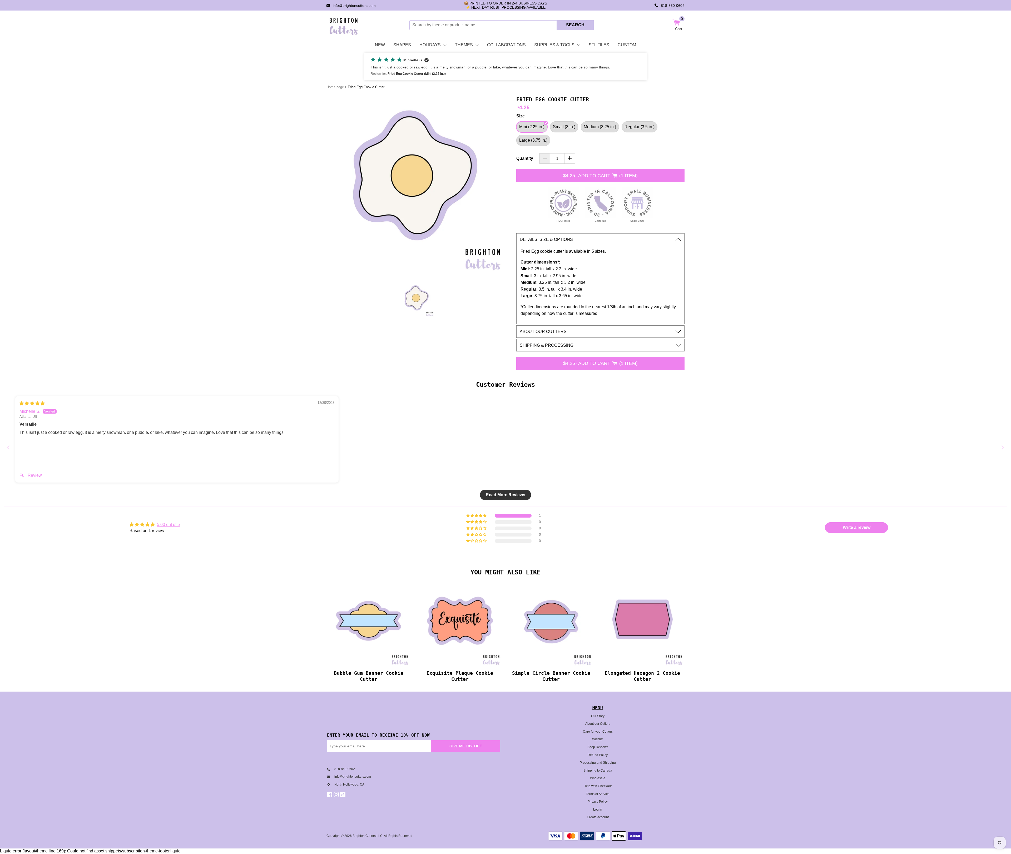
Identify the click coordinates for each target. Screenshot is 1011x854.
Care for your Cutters (598, 731)
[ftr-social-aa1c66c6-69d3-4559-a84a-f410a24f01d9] (330, 794)
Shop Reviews (597, 747)
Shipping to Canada (597, 770)
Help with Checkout (598, 786)
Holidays (430, 45)
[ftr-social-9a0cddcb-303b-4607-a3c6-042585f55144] (337, 794)
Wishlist (597, 739)
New (380, 45)
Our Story (597, 716)
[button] (505, 66)
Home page (335, 87)
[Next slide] (1002, 447)
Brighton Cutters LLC (368, 836)
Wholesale (597, 778)
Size (520, 116)
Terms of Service (597, 794)
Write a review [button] (856, 527)
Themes (464, 45)
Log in (597, 809)
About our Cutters (597, 724)
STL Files (599, 45)
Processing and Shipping (598, 762)
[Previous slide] (8, 447)
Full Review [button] (30, 475)
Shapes (402, 45)
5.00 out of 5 (168, 524)
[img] (32, 403)
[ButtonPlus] (569, 158)
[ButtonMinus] (544, 158)
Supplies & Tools (554, 45)
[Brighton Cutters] (343, 25)
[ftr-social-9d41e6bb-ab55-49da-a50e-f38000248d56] (343, 794)
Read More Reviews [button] (505, 495)
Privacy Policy (598, 801)
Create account (598, 817)
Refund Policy (598, 755)
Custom (627, 45)
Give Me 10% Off (465, 746)
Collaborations (506, 45)
